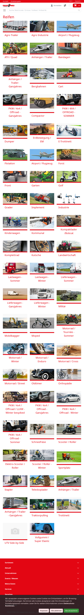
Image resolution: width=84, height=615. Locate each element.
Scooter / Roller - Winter (42, 465)
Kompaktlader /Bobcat (69, 231)
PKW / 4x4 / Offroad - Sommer (15, 438)
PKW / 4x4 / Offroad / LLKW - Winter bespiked (15, 409)
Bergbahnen (39, 86)
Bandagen (64, 57)
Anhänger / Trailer (42, 57)
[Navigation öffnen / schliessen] (5, 10)
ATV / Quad (11, 57)
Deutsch (77, 1)
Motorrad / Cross (68, 361)
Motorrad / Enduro (42, 359)
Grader (9, 207)
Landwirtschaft (67, 255)
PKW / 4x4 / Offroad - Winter (68, 410)
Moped (36, 335)
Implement (38, 207)
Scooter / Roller (67, 442)
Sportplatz (64, 467)
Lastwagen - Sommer (15, 278)
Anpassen (44, 611)
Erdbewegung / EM (42, 139)
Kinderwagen (12, 233)
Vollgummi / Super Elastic (42, 539)
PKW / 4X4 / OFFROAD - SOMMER (68, 112)
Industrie (63, 207)
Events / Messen (11, 578)
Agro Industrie (40, 35)
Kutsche (36, 255)
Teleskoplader (40, 489)
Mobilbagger (12, 335)
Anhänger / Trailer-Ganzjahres (15, 82)
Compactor (38, 115)
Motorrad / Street (15, 383)
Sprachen (9, 594)
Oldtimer (37, 383)
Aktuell (8, 568)
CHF (70, 1)
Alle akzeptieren (71, 611)
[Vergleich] (65, 5)
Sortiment (9, 563)
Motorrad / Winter (15, 359)
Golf (60, 185)
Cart (60, 86)
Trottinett (63, 515)
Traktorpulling (40, 515)
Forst (61, 163)
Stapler (9, 489)
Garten (36, 185)
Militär (62, 306)
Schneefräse (39, 442)
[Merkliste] (70, 5)
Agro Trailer (11, 35)
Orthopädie (65, 383)
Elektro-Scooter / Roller (15, 465)
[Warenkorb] (75, 5)
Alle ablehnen (56, 611)
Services (8, 589)
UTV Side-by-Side (14, 542)
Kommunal (38, 233)
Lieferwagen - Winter (42, 304)
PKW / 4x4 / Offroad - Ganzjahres (15, 112)
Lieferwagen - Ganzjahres (15, 304)
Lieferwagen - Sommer (69, 278)
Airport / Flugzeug (68, 35)
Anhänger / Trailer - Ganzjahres (15, 513)
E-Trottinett (65, 141)
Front (8, 185)
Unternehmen (10, 573)
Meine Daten (10, 584)
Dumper (9, 141)
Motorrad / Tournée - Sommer (68, 332)
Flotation (10, 163)
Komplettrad (12, 255)
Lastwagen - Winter (42, 278)
